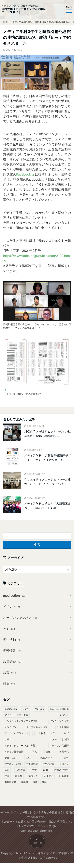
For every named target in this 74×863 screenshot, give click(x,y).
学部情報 (12, 651)
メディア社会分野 (14, 751)
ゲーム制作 (40, 733)
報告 (66, 757)
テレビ (65, 733)
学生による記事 (13, 763)
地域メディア (47, 757)
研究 (9, 684)
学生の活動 (48, 763)
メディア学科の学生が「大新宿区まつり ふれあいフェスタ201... (47, 505)
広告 (7, 769)
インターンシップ (59, 721)
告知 (28, 757)
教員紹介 (12, 662)
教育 (9, 673)
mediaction (14, 595)
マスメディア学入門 (58, 739)
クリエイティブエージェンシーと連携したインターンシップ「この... (47, 481)
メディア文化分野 (59, 745)
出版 (48, 751)
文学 (34, 769)
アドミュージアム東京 (16, 714)
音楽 (44, 782)
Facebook (23, 174)
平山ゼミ (64, 763)
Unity (26, 708)
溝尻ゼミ (33, 776)
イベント (11, 606)
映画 (7, 776)
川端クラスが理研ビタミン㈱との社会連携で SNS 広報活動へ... (47, 433)
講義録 (24, 782)
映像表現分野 (61, 769)
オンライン (10, 727)
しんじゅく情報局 (59, 708)
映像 (45, 769)
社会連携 (64, 776)
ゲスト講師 (63, 727)
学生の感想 (32, 763)
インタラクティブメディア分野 (21, 721)
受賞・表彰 (10, 757)
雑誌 (35, 782)
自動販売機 (10, 782)
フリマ (8, 739)
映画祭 (18, 776)
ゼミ (9, 629)
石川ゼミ (48, 776)
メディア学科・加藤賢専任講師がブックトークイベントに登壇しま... (47, 457)
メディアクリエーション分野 (20, 745)
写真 (34, 751)
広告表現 (20, 769)
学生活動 (11, 640)
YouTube (39, 708)
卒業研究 (64, 751)
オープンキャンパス (20, 618)
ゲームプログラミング (16, 733)
